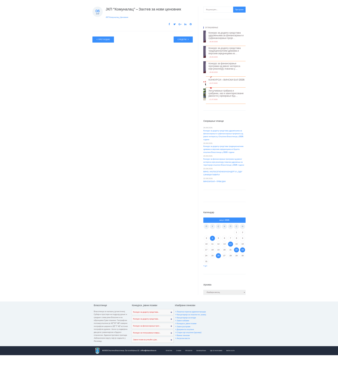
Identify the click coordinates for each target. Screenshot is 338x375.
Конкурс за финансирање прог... (146, 326)
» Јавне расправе (182, 327)
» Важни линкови (182, 335)
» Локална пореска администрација (190, 312)
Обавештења (201, 350)
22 (236, 250)
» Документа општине (184, 329)
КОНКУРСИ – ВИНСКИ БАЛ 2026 (226, 80)
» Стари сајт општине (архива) (188, 332)
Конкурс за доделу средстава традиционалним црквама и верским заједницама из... (224, 51)
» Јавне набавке (182, 321)
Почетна (169, 350)
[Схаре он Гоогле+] (180, 24)
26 (218, 256)
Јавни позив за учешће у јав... (145, 340)
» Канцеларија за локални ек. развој (190, 315)
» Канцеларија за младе (185, 318)
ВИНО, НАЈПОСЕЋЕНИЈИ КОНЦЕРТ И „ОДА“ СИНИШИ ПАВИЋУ (222, 173)
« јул (205, 266)
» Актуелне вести (182, 338)
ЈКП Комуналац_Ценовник (117, 17)
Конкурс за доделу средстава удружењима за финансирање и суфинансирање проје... (226, 35)
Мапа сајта (230, 350)
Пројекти (188, 350)
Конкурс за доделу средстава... (146, 312)
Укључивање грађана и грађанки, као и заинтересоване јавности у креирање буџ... (226, 93)
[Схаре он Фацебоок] (169, 24)
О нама (178, 350)
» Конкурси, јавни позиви (185, 323)
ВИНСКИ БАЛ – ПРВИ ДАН (214, 181)
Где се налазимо (216, 350)
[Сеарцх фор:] (218, 10)
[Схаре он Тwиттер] (174, 24)
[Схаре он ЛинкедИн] (185, 24)
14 (230, 244)
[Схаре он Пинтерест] (191, 24)
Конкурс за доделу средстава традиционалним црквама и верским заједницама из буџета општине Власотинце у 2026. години (223, 149)
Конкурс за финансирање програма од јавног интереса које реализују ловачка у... (224, 66)
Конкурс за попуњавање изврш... (147, 333)
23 (242, 250)
